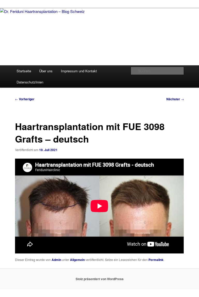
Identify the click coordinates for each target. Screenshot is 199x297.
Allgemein (77, 259)
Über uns (46, 70)
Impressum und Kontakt (79, 70)
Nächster (175, 99)
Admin (56, 259)
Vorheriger (24, 99)
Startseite (24, 70)
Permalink (156, 259)
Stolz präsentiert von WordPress (100, 279)
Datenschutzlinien (30, 82)
